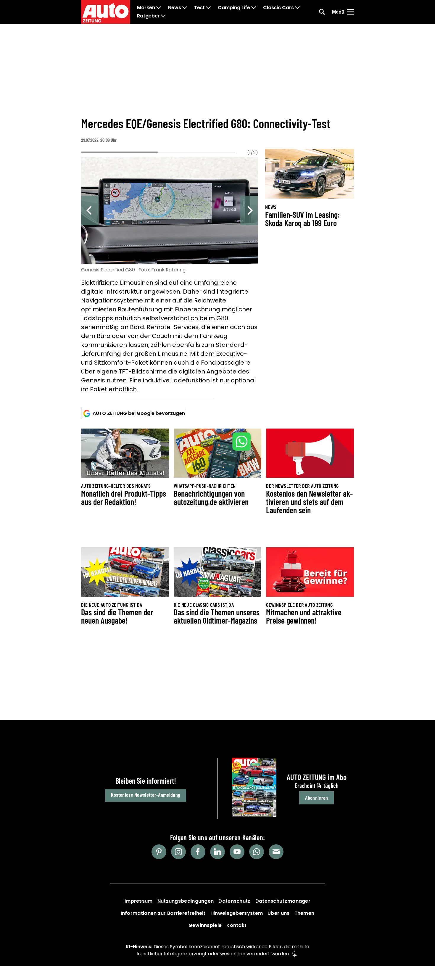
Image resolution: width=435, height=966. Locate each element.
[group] (169, 276)
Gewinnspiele (205, 925)
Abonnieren (316, 797)
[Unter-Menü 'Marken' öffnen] (158, 7)
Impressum (139, 901)
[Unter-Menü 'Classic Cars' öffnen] (297, 7)
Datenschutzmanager (282, 901)
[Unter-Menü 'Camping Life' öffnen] (253, 7)
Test (199, 7)
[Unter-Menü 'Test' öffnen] (208, 7)
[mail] (276, 851)
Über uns (278, 913)
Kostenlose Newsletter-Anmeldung (145, 794)
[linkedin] (217, 851)
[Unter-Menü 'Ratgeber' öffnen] (163, 16)
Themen (304, 913)
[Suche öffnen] (322, 12)
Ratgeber (148, 16)
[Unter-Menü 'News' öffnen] (184, 7)
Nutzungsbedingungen (185, 901)
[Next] (249, 210)
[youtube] (237, 851)
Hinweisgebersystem (236, 913)
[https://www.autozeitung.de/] (105, 12)
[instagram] (178, 851)
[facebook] (198, 851)
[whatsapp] (256, 851)
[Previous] (90, 210)
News (174, 7)
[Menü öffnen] (350, 11)
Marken (146, 7)
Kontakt (236, 925)
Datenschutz (234, 901)
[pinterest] (159, 851)
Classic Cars (278, 7)
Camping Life (234, 7)
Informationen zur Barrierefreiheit (163, 913)
